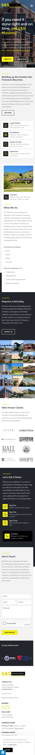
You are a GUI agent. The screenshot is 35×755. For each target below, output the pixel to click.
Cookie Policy (12, 744)
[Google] (4, 707)
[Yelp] (8, 707)
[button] (2, 658)
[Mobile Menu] (31, 5)
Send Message (10, 632)
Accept (7, 750)
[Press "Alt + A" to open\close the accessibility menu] (3, 752)
